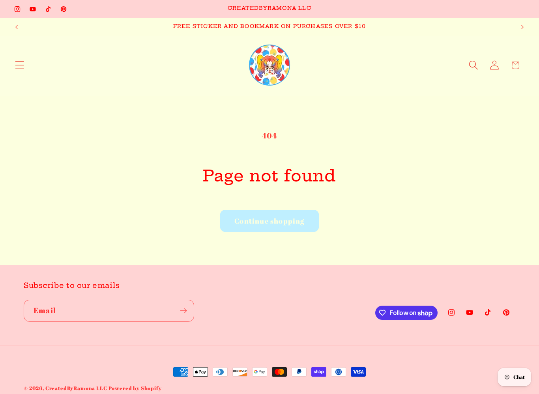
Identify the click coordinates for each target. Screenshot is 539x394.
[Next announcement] (522, 27)
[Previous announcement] (16, 27)
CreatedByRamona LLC (77, 388)
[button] (19, 65)
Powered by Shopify (135, 388)
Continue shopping (269, 221)
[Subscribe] (183, 311)
